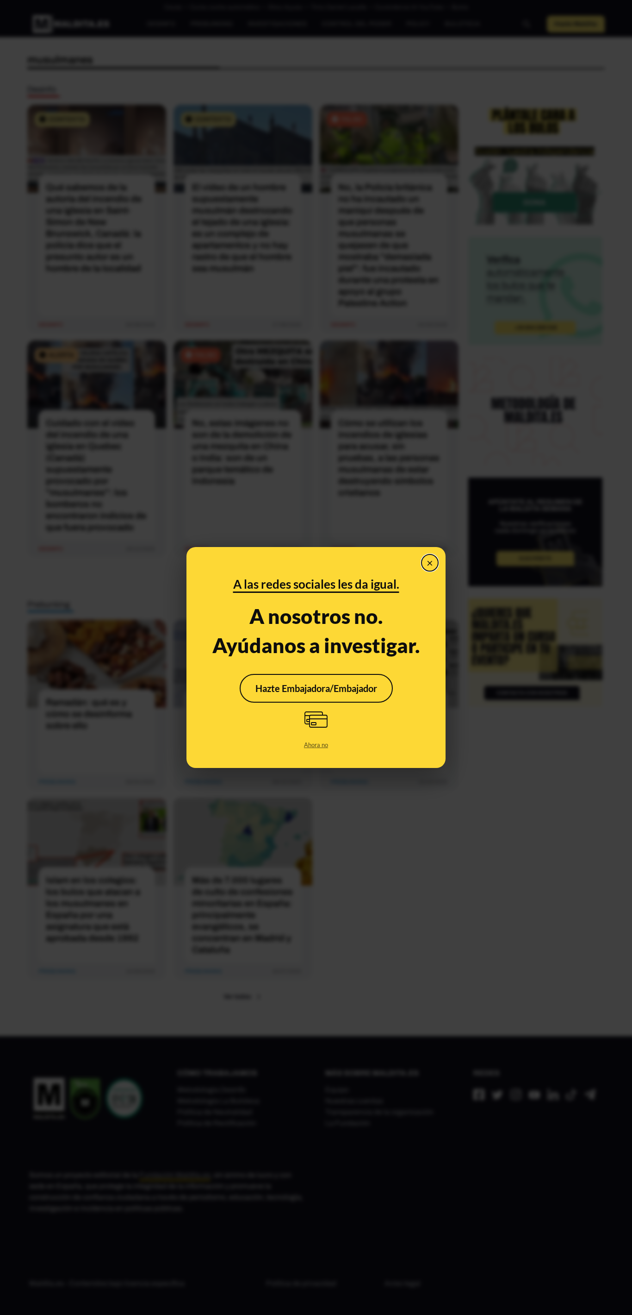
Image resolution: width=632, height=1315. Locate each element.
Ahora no (316, 745)
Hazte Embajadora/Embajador (316, 688)
